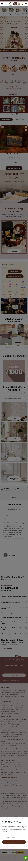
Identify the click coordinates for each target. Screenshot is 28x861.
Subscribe (14, 842)
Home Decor (19, 4)
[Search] (23, 4)
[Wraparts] (9, 4)
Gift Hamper (14, 4)
